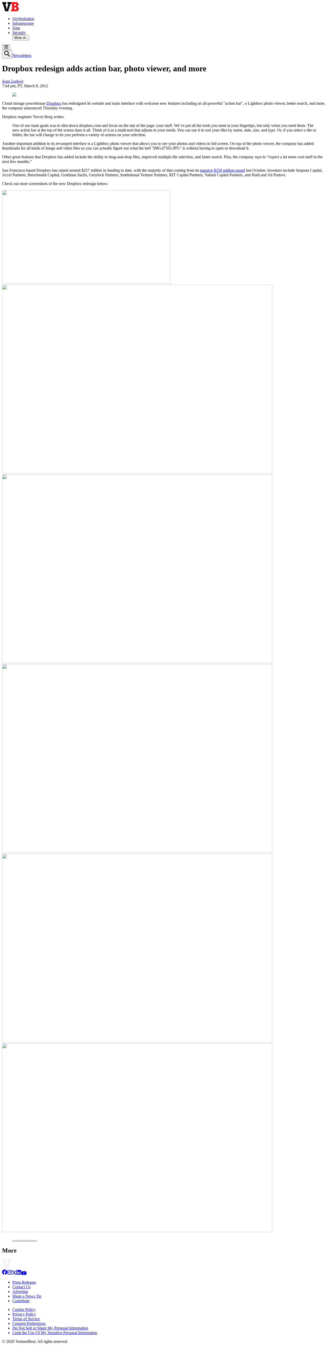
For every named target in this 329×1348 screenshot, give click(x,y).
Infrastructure (23, 23)
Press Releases (24, 1282)
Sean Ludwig (12, 81)
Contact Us (21, 1287)
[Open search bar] (7, 54)
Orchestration (23, 18)
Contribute (21, 1301)
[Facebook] (4, 1273)
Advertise (20, 1291)
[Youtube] (23, 1273)
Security (19, 32)
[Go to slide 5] (31, 1241)
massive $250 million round (222, 170)
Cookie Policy (23, 1309)
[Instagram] (9, 1273)
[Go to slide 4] (27, 1241)
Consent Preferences (28, 1323)
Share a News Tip (26, 1296)
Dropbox (54, 103)
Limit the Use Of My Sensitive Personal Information (54, 1332)
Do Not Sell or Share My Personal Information (50, 1328)
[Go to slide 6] (35, 1241)
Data (16, 28)
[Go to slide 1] (14, 1241)
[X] (14, 1273)
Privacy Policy (24, 1314)
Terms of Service (26, 1319)
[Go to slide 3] (23, 1241)
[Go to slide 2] (18, 1241)
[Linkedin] (18, 1273)
